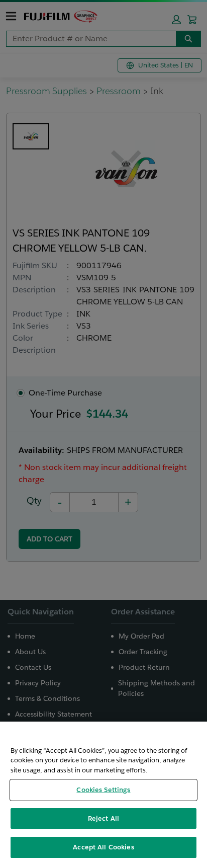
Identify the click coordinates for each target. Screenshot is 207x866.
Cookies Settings (103, 789)
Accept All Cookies (103, 847)
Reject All (103, 818)
